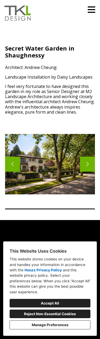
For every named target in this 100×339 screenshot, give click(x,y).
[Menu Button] (91, 9)
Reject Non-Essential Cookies (50, 314)
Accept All (50, 303)
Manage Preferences (50, 325)
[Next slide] (87, 164)
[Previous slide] (12, 164)
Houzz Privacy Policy (43, 270)
